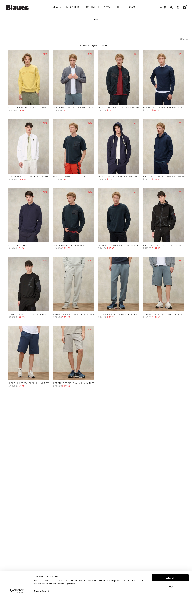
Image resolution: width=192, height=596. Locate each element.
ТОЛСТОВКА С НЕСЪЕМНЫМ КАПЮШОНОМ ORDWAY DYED (163, 177)
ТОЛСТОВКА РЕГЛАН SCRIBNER (68, 245)
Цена (104, 45)
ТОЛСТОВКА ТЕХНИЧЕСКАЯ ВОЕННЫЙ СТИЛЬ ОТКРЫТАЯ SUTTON (163, 245)
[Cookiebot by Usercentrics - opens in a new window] (16, 591)
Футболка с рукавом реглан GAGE (69, 177)
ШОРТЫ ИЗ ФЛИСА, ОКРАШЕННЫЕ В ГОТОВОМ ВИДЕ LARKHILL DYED (28, 383)
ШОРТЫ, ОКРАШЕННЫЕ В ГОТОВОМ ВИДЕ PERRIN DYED (163, 314)
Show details (40, 591)
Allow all (170, 578)
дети (107, 6)
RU (161, 7)
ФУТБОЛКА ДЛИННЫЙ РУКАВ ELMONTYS (118, 245)
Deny (170, 586)
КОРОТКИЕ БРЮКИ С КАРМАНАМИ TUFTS (73, 383)
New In (56, 6)
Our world (132, 6)
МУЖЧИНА (72, 6)
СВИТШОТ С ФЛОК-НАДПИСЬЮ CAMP (27, 108)
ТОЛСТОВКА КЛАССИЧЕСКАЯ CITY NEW (28, 177)
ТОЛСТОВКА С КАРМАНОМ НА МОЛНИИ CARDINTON (118, 177)
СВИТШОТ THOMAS (18, 245)
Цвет (94, 45)
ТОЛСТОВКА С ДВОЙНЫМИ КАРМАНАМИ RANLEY (118, 108)
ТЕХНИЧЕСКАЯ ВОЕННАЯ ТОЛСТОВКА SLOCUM (28, 314)
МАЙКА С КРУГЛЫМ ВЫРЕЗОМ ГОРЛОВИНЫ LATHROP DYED (163, 108)
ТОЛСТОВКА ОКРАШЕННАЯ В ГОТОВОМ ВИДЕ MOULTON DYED (73, 108)
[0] (184, 7)
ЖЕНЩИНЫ (92, 6)
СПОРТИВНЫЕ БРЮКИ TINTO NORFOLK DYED (118, 314)
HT (117, 6)
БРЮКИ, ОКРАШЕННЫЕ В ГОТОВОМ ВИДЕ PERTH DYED (73, 314)
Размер (83, 45)
